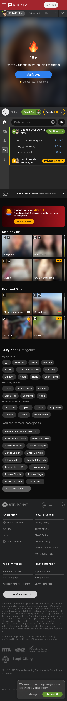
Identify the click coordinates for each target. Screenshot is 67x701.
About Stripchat (15, 522)
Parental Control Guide (46, 548)
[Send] (61, 122)
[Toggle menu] (4, 5)
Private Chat (52, 160)
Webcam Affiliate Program (16, 584)
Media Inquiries (15, 541)
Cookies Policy (42, 541)
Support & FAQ (42, 571)
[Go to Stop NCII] (23, 659)
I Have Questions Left (20, 594)
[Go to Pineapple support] (6, 659)
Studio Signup (10, 577)
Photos (51, 13)
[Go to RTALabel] (7, 650)
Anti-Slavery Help (44, 554)
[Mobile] (6, 362)
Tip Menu (54, 131)
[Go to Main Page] (21, 5)
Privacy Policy (42, 522)
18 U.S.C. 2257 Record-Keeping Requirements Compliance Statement (32, 672)
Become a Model (12, 571)
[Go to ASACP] (20, 650)
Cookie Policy (40, 688)
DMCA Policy (41, 535)
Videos (34, 13)
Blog (9, 529)
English (50, 505)
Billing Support (42, 577)
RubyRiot (9, 350)
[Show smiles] (53, 122)
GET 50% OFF (23, 221)
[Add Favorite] (5, 112)
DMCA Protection (44, 584)
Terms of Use (42, 529)
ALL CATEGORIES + (16, 488)
